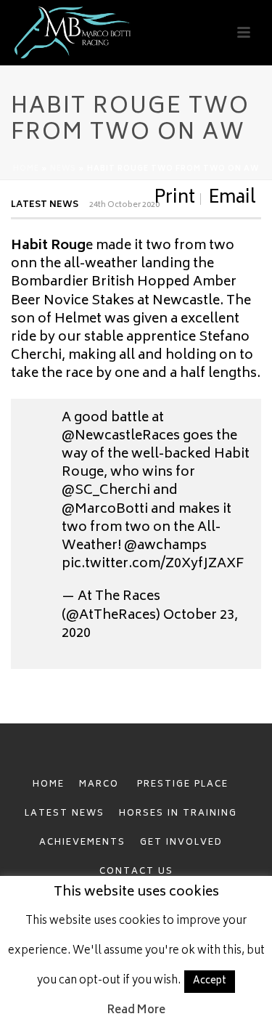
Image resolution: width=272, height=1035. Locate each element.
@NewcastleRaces (121, 436)
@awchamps (165, 546)
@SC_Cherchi (106, 491)
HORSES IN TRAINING (178, 813)
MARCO (101, 784)
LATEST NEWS (64, 813)
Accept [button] (209, 981)
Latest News (44, 205)
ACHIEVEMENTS (82, 843)
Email (232, 199)
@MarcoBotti (105, 509)
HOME (49, 784)
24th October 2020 (124, 205)
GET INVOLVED (181, 843)
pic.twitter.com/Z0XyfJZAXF (153, 564)
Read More (136, 1010)
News (63, 169)
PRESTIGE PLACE (182, 784)
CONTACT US (136, 872)
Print (174, 199)
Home (26, 169)
